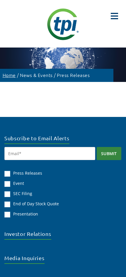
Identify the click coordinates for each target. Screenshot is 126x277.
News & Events (36, 75)
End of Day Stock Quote (36, 203)
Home (9, 75)
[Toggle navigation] (114, 16)
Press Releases (73, 75)
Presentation (25, 214)
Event (18, 183)
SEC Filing (22, 193)
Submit (109, 153)
